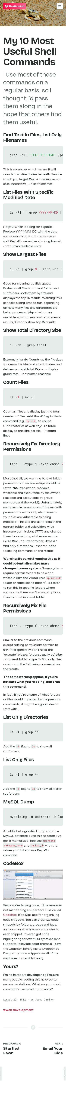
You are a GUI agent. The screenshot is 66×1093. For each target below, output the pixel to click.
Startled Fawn (11, 1050)
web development (18, 1010)
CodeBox (10, 915)
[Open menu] (60, 6)
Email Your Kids (52, 1050)
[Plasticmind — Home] (14, 6)
